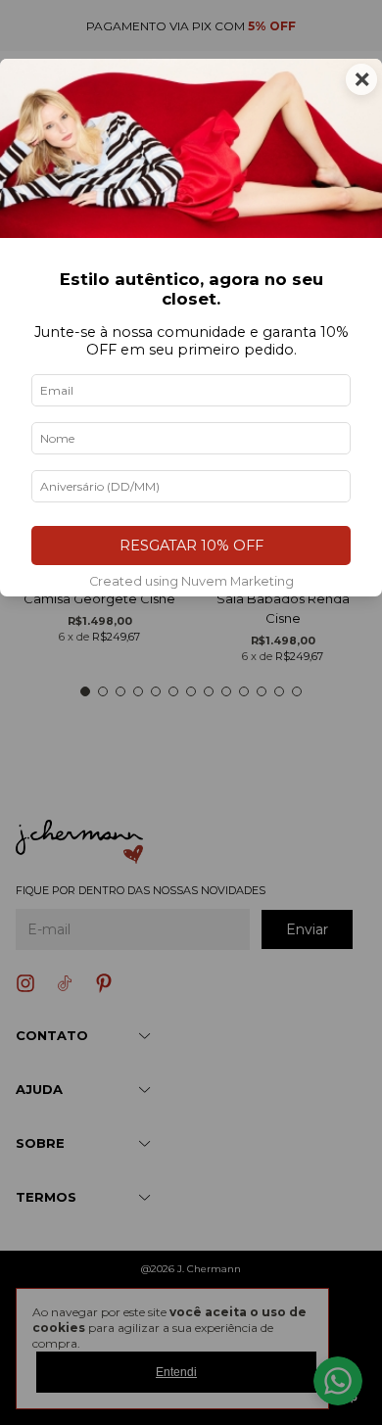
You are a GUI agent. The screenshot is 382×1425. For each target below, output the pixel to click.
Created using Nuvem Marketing (191, 581)
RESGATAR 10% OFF (191, 545)
